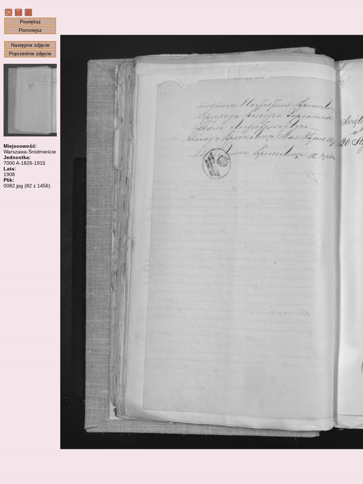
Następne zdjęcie (30, 45)
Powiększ (30, 21)
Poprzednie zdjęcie (30, 53)
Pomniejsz (30, 30)
